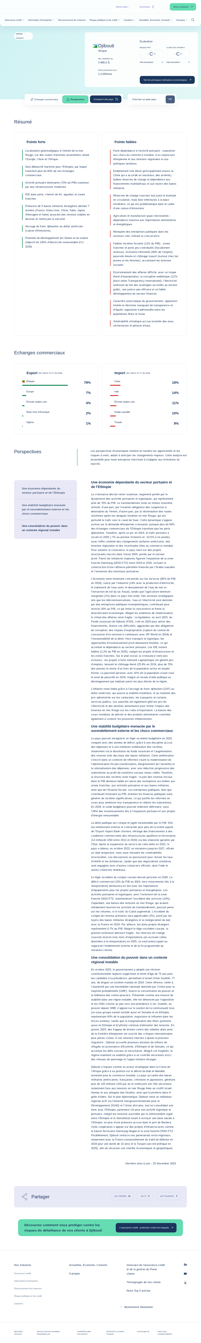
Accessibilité (143, 1331)
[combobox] (146, 100)
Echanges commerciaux (46, 99)
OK (171, 99)
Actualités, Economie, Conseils (88, 1265)
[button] (14, 20)
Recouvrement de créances (28, 1288)
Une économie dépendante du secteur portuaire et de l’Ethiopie (43, 490)
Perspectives (77, 99)
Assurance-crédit (22, 1273)
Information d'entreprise (26, 1281)
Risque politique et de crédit (28, 1296)
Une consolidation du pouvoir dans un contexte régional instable (44, 528)
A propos (74, 1273)
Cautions (18, 1303)
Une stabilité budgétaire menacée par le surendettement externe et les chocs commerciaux (45, 509)
